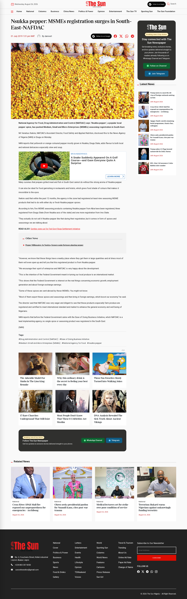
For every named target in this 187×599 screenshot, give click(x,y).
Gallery (56, 577)
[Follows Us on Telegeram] (132, 36)
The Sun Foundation (166, 11)
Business (55, 11)
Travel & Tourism (125, 543)
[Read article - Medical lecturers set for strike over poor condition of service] (114, 482)
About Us (122, 552)
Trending (122, 548)
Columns (42, 11)
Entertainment (115, 11)
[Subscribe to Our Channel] (147, 571)
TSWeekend (80, 572)
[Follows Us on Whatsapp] (126, 36)
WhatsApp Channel (94, 440)
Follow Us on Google (158, 4)
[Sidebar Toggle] (12, 11)
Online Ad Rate (124, 557)
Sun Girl (100, 577)
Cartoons (101, 567)
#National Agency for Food (74, 343)
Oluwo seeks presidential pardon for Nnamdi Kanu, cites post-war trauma (162, 137)
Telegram (116, 440)
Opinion (101, 11)
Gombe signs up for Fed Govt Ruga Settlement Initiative (55, 229)
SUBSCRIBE (157, 558)
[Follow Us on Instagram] (156, 571)
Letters (78, 543)
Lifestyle (79, 562)
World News (102, 557)
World (99, 543)
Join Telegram (158, 73)
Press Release (103, 572)
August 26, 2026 (18, 515)
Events (78, 552)
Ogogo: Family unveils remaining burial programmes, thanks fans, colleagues (162, 123)
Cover (55, 548)
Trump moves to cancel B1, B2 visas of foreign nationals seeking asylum (162, 95)
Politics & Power (85, 11)
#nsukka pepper (94, 343)
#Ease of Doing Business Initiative (74, 339)
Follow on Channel (158, 66)
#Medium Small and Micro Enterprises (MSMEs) (39, 343)
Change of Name (125, 567)
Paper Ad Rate (124, 562)
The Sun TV (131, 11)
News (55, 567)
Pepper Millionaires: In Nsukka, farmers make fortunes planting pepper (54, 245)
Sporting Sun (147, 11)
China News (68, 11)
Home (19, 11)
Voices (78, 577)
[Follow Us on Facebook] (138, 571)
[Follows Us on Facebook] (115, 36)
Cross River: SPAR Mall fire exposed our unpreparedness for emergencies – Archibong (161, 109)
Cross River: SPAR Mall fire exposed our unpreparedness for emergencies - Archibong (29, 508)
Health (78, 557)
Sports (56, 562)
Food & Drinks (59, 572)
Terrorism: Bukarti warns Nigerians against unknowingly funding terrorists (155, 508)
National (30, 11)
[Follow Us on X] (143, 571)
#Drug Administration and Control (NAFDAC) (38, 339)
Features (100, 562)
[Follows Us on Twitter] (121, 36)
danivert (48, 36)
